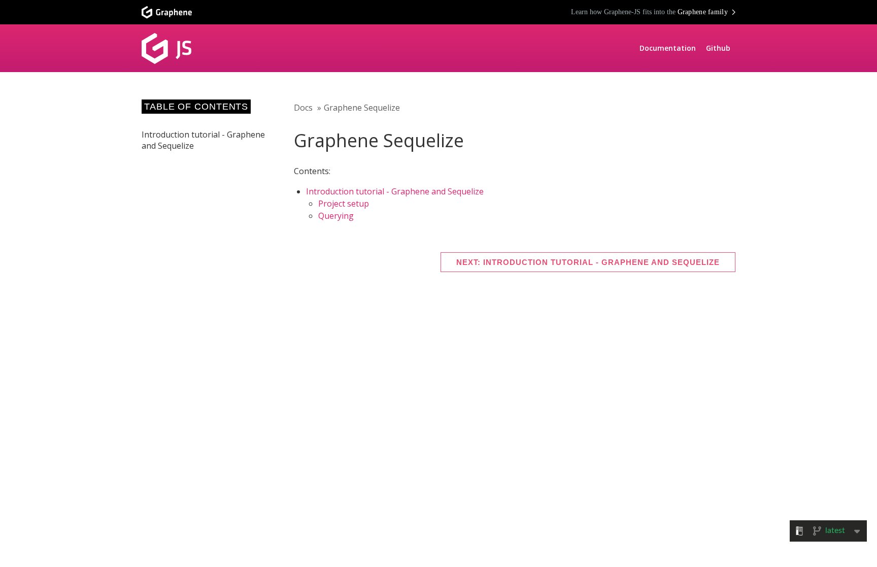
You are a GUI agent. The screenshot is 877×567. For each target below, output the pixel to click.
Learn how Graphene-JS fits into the (649, 12)
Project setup (343, 203)
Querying (336, 215)
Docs (303, 107)
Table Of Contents (196, 107)
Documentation (667, 48)
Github (718, 48)
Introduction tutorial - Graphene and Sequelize (395, 191)
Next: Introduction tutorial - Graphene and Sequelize (588, 262)
